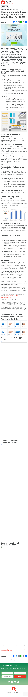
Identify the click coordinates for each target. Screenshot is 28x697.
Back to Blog (5, 6)
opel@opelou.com (6, 297)
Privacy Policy (14, 695)
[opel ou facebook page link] (12, 682)
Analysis (14, 660)
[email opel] (15, 682)
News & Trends (22, 660)
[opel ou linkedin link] (9, 682)
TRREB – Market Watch (9, 312)
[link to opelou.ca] (18, 682)
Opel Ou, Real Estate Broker (12, 295)
